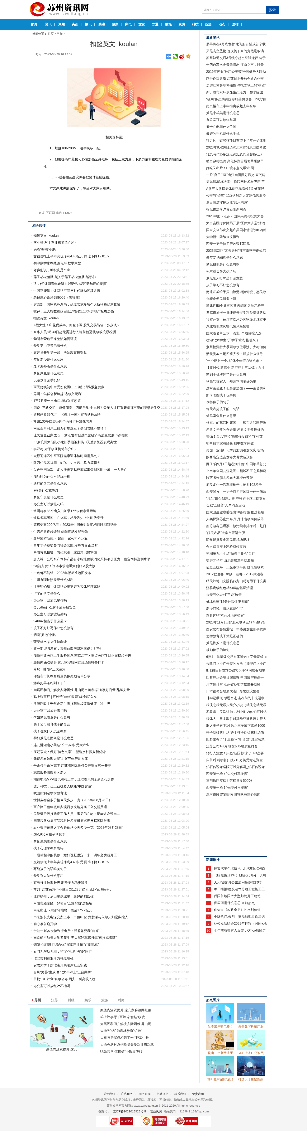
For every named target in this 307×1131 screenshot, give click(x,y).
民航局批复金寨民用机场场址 (228, 540)
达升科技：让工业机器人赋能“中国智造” (62, 786)
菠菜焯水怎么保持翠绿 (50, 642)
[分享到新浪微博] (181, 56)
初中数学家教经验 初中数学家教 (57, 263)
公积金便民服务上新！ (223, 299)
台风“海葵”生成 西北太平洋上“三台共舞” (62, 972)
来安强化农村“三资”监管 (224, 595)
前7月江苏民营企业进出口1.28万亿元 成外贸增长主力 (73, 889)
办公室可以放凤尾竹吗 (50, 600)
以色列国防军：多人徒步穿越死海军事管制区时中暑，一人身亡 (80, 469)
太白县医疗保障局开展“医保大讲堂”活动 (235, 223)
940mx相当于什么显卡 (50, 621)
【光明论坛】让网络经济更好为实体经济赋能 (66, 586)
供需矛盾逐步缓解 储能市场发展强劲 (60, 531)
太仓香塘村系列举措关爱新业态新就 (127, 1044)
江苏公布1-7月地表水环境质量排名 (232, 746)
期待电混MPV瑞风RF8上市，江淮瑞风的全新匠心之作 (73, 779)
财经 (168, 24)
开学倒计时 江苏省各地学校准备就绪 (233, 684)
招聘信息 (162, 1094)
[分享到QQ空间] (188, 56)
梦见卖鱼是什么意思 (221, 416)
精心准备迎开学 (45, 924)
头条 (75, 24)
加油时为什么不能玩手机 (51, 476)
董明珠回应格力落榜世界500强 (229, 780)
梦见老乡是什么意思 (48, 359)
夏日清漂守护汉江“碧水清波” (227, 202)
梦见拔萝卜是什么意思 (223, 643)
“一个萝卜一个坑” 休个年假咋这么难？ (234, 361)
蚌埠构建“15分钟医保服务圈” (227, 601)
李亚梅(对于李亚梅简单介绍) (54, 242)
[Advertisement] (235, 826)
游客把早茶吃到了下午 (50, 683)
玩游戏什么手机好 (46, 380)
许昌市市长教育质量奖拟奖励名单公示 (61, 676)
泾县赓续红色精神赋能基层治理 (229, 588)
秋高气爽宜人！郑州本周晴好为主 (231, 381)
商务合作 (145, 1094)
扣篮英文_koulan (46, 235)
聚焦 (61, 24)
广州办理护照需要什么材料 (53, 580)
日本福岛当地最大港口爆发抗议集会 (233, 691)
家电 (128, 24)
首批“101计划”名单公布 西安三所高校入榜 (64, 979)
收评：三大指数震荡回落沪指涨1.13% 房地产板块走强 (73, 311)
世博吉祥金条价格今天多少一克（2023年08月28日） (72, 800)
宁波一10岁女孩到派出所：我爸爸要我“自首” (66, 931)
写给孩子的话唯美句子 (50, 869)
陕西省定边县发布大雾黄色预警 (229, 457)
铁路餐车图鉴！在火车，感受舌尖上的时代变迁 (68, 518)
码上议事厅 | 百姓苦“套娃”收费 (122, 1017)
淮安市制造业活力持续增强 (53, 958)
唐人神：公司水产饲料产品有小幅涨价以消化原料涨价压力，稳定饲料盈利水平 (91, 559)
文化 (141, 24)
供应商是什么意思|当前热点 (234, 903)
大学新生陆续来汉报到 (223, 237)
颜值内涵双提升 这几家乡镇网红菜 (125, 1010)
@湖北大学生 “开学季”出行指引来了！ (234, 340)
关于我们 (109, 1094)
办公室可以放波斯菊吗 (50, 614)
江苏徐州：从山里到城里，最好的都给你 (63, 896)
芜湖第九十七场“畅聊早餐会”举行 (230, 553)
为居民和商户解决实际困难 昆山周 (125, 1024)
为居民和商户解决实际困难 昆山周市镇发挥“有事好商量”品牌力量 (81, 690)
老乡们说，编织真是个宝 (51, 270)
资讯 (48, 24)
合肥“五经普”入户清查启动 (225, 505)
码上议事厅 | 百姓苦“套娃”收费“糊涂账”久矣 (65, 697)
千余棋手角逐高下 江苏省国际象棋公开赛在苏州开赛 (72, 765)
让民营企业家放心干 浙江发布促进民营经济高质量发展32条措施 (80, 435)
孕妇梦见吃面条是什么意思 (53, 738)
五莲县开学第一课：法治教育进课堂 (60, 352)
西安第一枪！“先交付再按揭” (227, 774)
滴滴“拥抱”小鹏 (44, 249)
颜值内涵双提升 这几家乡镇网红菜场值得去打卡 (68, 662)
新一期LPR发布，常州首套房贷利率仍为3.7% (67, 648)
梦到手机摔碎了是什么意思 (226, 374)
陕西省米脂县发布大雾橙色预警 (229, 478)
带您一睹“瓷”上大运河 (49, 669)
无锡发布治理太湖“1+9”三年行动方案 (60, 759)
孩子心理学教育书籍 (48, 848)
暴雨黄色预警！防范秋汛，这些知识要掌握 (65, 552)
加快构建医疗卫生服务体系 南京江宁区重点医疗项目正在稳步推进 (82, 655)
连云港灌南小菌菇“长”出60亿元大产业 (61, 745)
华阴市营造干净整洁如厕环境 (55, 339)
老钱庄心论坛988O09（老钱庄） (57, 297)
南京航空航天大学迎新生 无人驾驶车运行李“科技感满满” (75, 938)
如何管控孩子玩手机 (221, 395)
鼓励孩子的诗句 (218, 650)
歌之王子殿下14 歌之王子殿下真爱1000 (235, 725)
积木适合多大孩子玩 (221, 271)
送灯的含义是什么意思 (50, 483)
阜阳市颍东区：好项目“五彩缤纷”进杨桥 (62, 903)
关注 (101, 24)
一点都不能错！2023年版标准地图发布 (62, 573)
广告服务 (127, 1094)
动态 (222, 24)
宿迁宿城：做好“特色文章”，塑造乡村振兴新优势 (69, 752)
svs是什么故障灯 (45, 490)
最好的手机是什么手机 (223, 133)
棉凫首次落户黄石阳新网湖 (226, 209)
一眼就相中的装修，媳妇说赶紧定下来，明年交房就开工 (75, 855)
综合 (208, 24)
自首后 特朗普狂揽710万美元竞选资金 (234, 760)
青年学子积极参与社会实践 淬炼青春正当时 (65, 545)
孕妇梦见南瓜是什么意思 (51, 717)
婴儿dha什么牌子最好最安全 (54, 607)
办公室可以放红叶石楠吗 (51, 986)
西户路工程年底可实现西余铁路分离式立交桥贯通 (70, 807)
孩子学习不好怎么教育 (223, 285)
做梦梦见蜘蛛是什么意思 (224, 257)
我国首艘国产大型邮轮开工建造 (237, 896)
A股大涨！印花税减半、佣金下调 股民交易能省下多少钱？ (76, 325)
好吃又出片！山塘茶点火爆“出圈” (230, 168)
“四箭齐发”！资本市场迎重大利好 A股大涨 (64, 566)
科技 (195, 24)
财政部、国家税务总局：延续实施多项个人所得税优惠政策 (76, 304)
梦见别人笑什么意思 (48, 876)
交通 (155, 24)
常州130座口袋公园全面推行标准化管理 (63, 421)
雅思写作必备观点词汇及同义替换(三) (234, 154)
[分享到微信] (175, 56)
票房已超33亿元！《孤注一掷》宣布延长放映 (67, 414)
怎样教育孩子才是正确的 (224, 636)
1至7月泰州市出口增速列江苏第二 (58, 401)
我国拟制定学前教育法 (50, 793)
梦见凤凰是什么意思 (48, 373)
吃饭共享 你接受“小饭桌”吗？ (121, 1051)
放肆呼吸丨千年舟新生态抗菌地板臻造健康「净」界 (71, 703)
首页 (34, 24)
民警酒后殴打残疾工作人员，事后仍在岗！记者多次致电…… (78, 814)
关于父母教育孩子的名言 (51, 724)
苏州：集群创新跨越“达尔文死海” (57, 394)
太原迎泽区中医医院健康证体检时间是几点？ (66, 456)
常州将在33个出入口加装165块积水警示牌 (64, 511)
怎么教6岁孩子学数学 (49, 834)
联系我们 (180, 1094)
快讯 (88, 24)
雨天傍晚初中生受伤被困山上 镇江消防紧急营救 (68, 387)
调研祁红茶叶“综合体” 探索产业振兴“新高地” (66, 944)
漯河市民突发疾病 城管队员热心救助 (233, 794)
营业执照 (156, 1111)
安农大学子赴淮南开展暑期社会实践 (60, 965)
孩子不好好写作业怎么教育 (53, 628)
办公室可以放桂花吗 (48, 504)
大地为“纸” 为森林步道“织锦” (121, 1031)
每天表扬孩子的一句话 (223, 409)
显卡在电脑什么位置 (221, 126)
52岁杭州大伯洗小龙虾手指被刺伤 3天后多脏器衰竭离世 (75, 442)
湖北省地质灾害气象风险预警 (228, 326)
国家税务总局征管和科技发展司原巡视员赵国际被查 (71, 820)
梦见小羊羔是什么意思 (223, 113)
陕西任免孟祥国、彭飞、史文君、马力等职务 (66, 463)
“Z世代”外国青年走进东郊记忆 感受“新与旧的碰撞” (70, 284)
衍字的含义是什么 (46, 593)
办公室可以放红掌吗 (221, 120)
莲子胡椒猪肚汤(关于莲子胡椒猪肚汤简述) (64, 277)
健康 (115, 24)
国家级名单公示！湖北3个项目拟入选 (233, 333)
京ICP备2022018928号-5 (129, 1111)
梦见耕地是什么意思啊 (223, 264)
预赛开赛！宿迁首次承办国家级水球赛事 (236, 319)
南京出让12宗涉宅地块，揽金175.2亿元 (62, 910)
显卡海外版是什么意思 (50, 366)
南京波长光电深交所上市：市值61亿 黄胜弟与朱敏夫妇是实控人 (80, 917)
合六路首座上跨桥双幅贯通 (226, 546)
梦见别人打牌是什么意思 (224, 278)
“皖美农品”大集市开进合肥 (225, 533)
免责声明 (198, 1094)
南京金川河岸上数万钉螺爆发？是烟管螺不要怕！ (70, 428)
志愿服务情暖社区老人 (50, 772)
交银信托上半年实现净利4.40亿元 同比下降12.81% (71, 256)
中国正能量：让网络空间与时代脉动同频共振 (66, 290)
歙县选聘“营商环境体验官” (225, 615)
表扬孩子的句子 (218, 402)
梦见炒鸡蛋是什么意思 (50, 841)
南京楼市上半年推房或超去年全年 (231, 106)
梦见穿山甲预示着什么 (50, 346)
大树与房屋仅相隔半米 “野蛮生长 (124, 1037)
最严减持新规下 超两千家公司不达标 (60, 538)
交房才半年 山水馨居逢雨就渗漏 (230, 560)
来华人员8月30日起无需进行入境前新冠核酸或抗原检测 (74, 332)
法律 (235, 24)
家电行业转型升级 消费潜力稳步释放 (60, 882)
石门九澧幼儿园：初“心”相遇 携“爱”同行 (62, 951)
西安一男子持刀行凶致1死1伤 (228, 244)
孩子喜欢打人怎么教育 (50, 731)
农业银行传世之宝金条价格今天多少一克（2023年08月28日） (79, 827)
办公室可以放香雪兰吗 (50, 710)
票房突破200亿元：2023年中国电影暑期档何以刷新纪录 (75, 524)
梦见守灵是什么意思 (48, 497)
